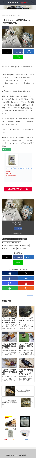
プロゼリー (7, 248)
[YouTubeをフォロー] (26, 283)
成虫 (19, 248)
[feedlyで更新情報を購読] (10, 288)
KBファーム (7, 242)
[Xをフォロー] (26, 273)
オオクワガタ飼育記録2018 (11, 245)
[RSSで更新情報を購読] (26, 288)
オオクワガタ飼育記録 (20, 239)
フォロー (19, 228)
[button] (32, 321)
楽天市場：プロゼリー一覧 (18, 189)
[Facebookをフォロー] (10, 278)
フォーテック (25, 245)
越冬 (25, 248)
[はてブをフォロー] (26, 278)
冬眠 (14, 248)
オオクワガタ (7, 239)
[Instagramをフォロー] (10, 283)
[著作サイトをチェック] (10, 273)
